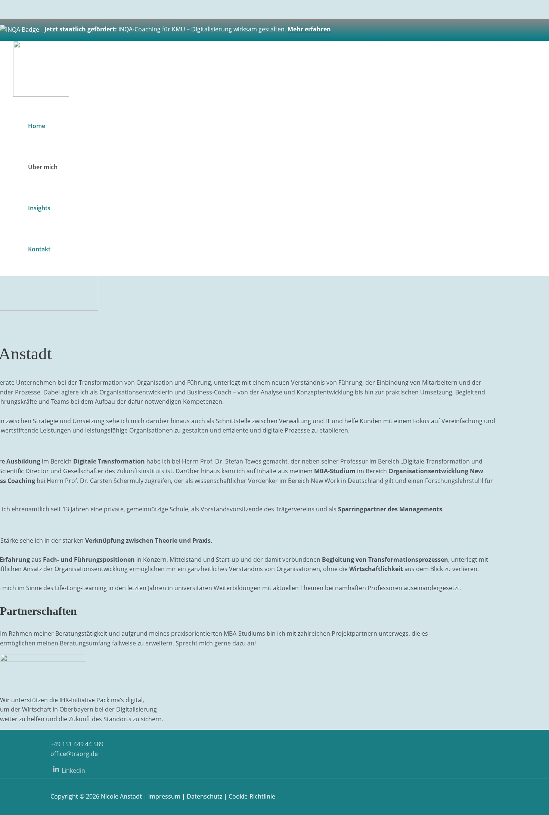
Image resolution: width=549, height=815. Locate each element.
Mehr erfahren (309, 29)
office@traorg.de (74, 754)
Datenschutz (204, 796)
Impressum (164, 796)
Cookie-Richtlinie (252, 796)
